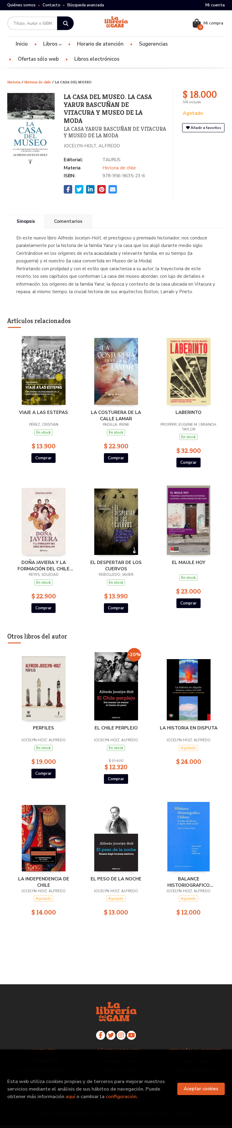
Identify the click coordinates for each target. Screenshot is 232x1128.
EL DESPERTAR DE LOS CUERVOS (116, 565)
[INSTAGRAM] (121, 1035)
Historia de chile (38, 82)
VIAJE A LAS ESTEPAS (43, 412)
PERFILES (43, 728)
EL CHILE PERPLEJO (116, 728)
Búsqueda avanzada (85, 5)
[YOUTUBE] (131, 1035)
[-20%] (116, 685)
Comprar (43, 458)
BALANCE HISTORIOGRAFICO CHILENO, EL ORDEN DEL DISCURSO (188, 882)
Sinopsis (26, 221)
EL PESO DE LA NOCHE (116, 879)
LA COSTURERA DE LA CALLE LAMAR (116, 415)
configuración (121, 1096)
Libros (51, 43)
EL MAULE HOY (188, 562)
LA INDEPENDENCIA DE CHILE (43, 882)
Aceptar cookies (201, 1089)
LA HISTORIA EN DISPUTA (189, 728)
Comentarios (68, 221)
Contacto (51, 5)
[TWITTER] (110, 1035)
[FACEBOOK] (100, 1035)
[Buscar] (65, 23)
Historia (14, 82)
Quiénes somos (21, 5)
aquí (70, 1096)
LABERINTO (188, 412)
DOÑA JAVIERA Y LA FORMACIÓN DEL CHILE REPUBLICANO (43, 565)
